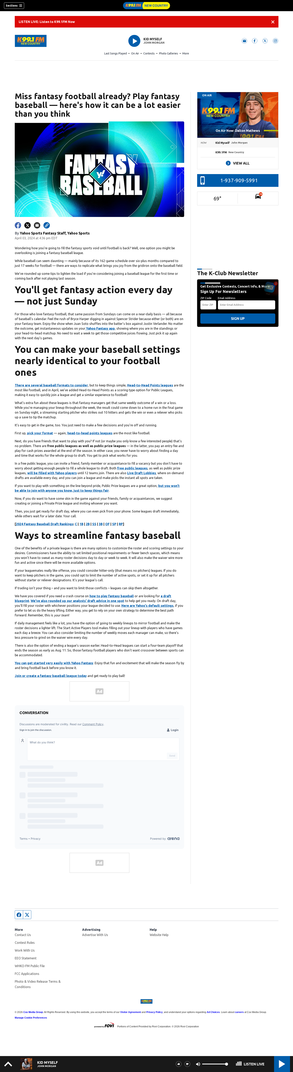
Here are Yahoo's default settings (147, 605)
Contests (149, 53)
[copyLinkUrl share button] (46, 225)
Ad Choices (213, 1012)
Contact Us (23, 935)
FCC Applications (27, 973)
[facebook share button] (18, 225)
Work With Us (25, 950)
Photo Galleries (168, 53)
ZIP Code (205, 298)
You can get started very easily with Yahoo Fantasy (54, 663)
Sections (12, 5)
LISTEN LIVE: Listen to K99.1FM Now (47, 22)
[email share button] (37, 225)
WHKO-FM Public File (30, 966)
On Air (135, 53)
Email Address (226, 298)
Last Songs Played (115, 53)
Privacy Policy (154, 1012)
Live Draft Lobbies (141, 473)
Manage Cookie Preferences (31, 1017)
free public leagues (132, 468)
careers (239, 1012)
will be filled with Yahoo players (52, 473)
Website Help (159, 935)
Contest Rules (25, 942)
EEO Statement (25, 958)
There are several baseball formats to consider (51, 385)
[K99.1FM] (146, 6)
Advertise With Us (95, 935)
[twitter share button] (27, 225)
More (185, 53)
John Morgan (154, 42)
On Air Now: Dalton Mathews (238, 130)
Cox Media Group (33, 1012)
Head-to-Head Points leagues (150, 385)
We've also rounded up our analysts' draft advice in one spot (77, 601)
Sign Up (238, 318)
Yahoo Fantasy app (100, 328)
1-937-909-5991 (239, 180)
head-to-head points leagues (89, 433)
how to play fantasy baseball (111, 596)
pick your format (40, 433)
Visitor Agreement (130, 1012)
